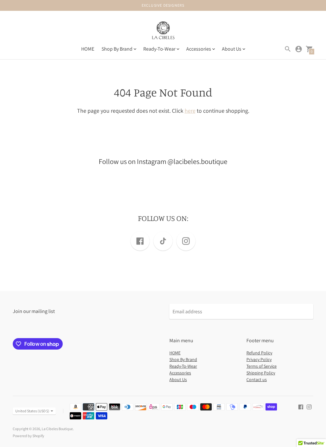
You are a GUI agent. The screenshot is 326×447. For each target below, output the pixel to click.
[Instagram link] (185, 241)
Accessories (180, 373)
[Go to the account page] (298, 49)
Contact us (256, 379)
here (190, 110)
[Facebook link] (140, 241)
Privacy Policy (259, 359)
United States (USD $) (32, 410)
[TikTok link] (163, 241)
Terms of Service (261, 366)
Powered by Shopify (28, 435)
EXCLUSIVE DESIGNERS (163, 5)
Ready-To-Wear (183, 366)
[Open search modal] (288, 49)
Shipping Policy (260, 373)
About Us (178, 379)
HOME (87, 49)
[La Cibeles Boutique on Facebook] (300, 406)
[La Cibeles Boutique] (163, 31)
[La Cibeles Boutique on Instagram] (309, 406)
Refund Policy (259, 353)
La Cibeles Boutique (57, 428)
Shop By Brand (183, 359)
